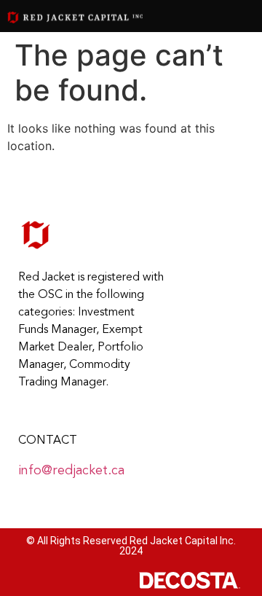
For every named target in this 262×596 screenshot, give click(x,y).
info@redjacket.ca (71, 470)
